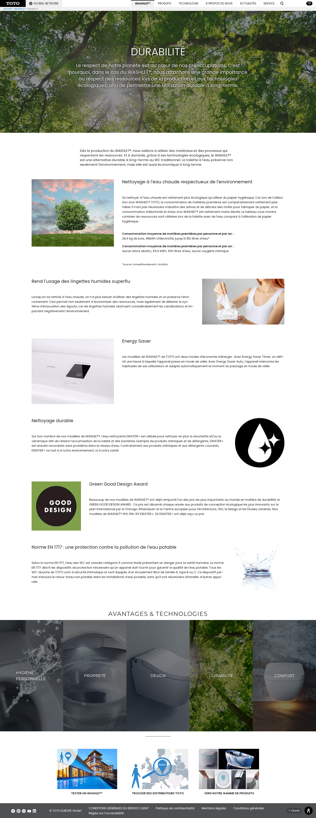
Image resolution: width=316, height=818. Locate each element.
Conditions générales (248, 808)
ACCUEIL (7, 8)
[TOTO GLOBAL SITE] (13, 3)
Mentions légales (214, 808)
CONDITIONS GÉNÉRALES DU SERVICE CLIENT (119, 808)
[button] (44, 3)
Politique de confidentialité (175, 808)
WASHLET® (19, 8)
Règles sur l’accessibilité (106, 813)
